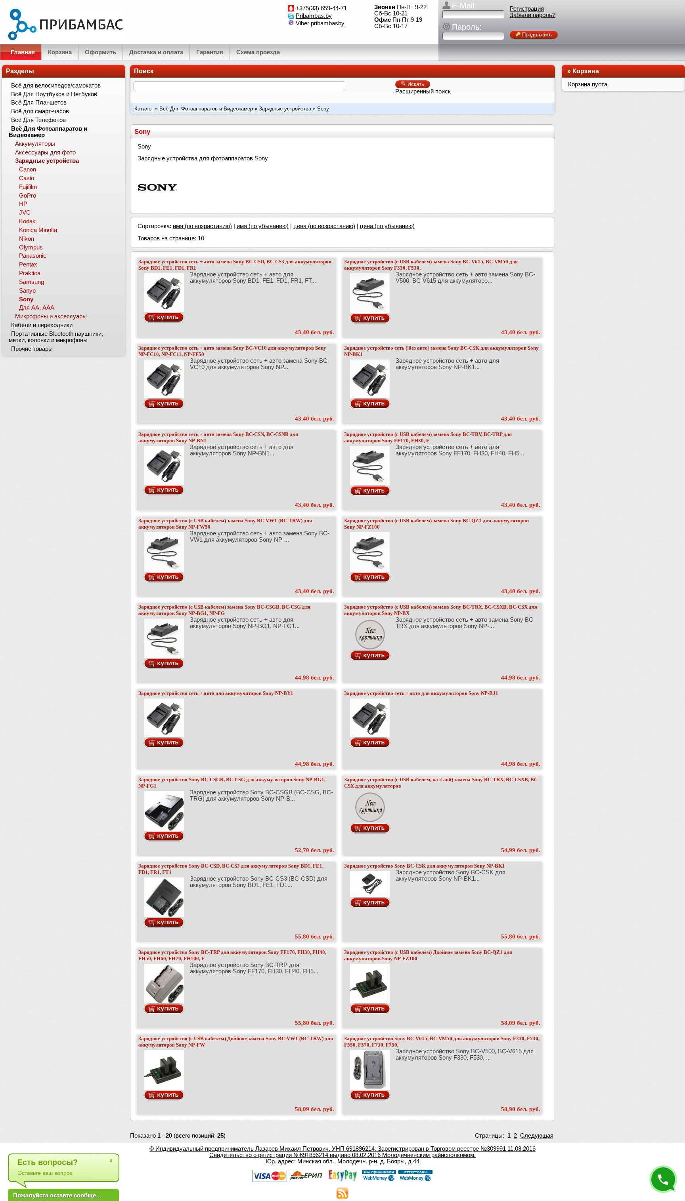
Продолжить (536, 35)
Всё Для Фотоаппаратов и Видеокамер (206, 109)
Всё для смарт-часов (40, 111)
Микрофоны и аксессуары (51, 316)
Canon (27, 169)
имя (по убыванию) (263, 226)
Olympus (31, 247)
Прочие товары (32, 349)
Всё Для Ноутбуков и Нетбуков (54, 94)
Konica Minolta (38, 230)
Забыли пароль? (532, 15)
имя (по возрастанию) (202, 226)
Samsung (31, 282)
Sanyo (27, 290)
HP (23, 204)
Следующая (536, 1135)
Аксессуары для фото (45, 152)
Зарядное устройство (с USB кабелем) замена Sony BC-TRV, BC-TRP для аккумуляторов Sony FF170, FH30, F (428, 437)
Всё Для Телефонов (38, 120)
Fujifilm (28, 187)
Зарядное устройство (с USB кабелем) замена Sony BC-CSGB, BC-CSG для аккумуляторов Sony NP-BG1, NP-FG (224, 610)
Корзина (585, 71)
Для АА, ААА (36, 308)
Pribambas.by (314, 16)
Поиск (143, 71)
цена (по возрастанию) (324, 226)
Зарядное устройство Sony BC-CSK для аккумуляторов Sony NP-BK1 (424, 866)
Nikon (26, 239)
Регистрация (527, 9)
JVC (25, 212)
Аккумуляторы (35, 144)
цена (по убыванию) (387, 226)
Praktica (29, 273)
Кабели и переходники (42, 325)
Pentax (28, 264)
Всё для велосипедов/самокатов (56, 85)
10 (201, 238)
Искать (415, 84)
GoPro (27, 195)
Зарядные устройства (285, 109)
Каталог (143, 109)
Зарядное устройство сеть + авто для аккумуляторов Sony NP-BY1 (215, 693)
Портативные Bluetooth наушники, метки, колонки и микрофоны (56, 337)
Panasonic (32, 256)
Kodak (27, 221)
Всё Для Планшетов (39, 102)
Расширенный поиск (423, 91)
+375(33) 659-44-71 (321, 8)
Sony (26, 299)
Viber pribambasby (320, 23)
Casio (26, 178)
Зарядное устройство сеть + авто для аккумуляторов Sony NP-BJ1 (421, 693)
